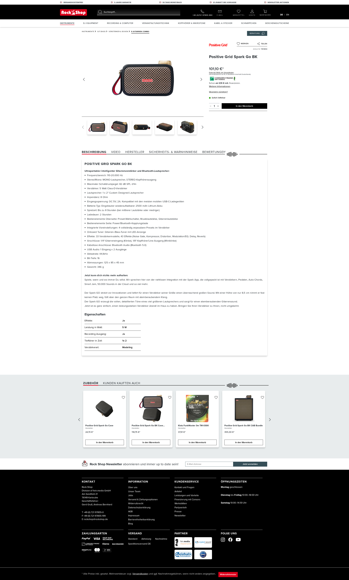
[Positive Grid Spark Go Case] (104, 408)
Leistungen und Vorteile (186, 495)
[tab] (94, 152)
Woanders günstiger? (218, 91)
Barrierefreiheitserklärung (141, 519)
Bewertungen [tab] (214, 152)
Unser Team (134, 491)
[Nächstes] (201, 79)
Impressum (133, 515)
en (287, 14)
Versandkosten (140, 574)
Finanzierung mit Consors (187, 499)
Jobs (130, 495)
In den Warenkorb (244, 106)
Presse (178, 511)
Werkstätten (180, 503)
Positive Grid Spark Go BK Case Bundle (147, 425)
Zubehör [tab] (90, 383)
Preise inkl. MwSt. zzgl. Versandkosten (221, 72)
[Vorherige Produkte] (79, 420)
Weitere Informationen (219, 86)
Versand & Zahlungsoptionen (143, 499)
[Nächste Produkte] (270, 420)
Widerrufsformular (228, 574)
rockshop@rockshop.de (96, 519)
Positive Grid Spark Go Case (99, 425)
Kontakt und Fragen (184, 487)
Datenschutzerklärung (139, 507)
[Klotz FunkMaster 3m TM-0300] (197, 408)
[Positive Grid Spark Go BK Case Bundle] (151, 408)
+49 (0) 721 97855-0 (94, 512)
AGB (130, 511)
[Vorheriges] (84, 79)
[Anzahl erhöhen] (218, 106)
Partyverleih (180, 507)
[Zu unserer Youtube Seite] (238, 539)
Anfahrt (178, 491)
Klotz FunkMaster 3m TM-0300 (193, 425)
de (281, 14)
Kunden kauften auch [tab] (121, 383)
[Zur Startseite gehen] (73, 12)
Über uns (132, 487)
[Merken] (123, 397)
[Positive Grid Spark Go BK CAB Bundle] (243, 408)
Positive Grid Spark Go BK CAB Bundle (243, 425)
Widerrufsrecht (135, 503)
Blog (130, 523)
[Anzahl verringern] (210, 106)
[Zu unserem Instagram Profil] (223, 540)
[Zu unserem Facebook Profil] (230, 540)
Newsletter (180, 515)
